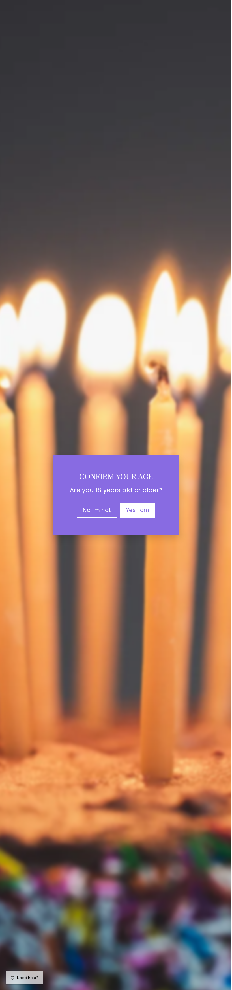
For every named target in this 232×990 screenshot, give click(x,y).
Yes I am (135, 510)
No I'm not (95, 510)
